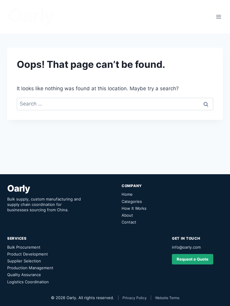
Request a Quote (192, 259)
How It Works (134, 208)
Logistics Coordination (28, 281)
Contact (129, 222)
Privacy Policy (134, 298)
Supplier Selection (24, 260)
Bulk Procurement (23, 247)
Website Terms (167, 298)
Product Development (27, 254)
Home (127, 194)
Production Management (30, 267)
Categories (132, 201)
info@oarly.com (186, 247)
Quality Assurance (24, 274)
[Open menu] (218, 16)
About (127, 215)
